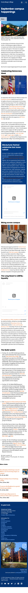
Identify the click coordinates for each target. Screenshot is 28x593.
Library (3, 534)
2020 (6, 436)
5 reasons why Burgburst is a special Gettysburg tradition (10, 487)
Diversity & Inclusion (6, 528)
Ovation (15, 429)
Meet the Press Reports (6, 113)
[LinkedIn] (21, 584)
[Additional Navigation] (21, 2)
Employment (4, 529)
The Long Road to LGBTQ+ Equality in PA (11, 319)
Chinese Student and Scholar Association (14, 158)
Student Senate (22, 247)
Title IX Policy (4, 580)
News (2, 19)
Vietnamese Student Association (16, 157)
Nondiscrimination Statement (17, 579)
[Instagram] (2, 584)
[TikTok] (15, 584)
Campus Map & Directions (8, 515)
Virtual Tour (4, 538)
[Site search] (26, 2)
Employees (4, 522)
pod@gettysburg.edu (21, 572)
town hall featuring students (16, 106)
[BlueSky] (8, 584)
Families (3, 525)
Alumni (3, 519)
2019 (3, 436)
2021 (12, 436)
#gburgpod (24, 571)
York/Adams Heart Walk (12, 356)
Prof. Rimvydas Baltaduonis (9, 410)
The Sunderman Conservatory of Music (15, 417)
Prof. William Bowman (12, 408)
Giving (2, 532)
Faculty (3, 523)
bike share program (14, 252)
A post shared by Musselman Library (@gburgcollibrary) (13, 314)
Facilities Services (5, 270)
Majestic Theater (17, 443)
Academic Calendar (6, 526)
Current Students (5, 521)
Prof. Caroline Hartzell (17, 412)
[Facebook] (18, 584)
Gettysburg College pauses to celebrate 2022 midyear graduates (9, 495)
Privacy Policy (4, 579)
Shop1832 (3, 531)
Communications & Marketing (9, 535)
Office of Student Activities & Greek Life (13, 178)
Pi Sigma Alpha (10, 135)
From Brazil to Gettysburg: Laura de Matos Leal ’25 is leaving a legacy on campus (10, 471)
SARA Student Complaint (7, 539)
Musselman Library (16, 323)
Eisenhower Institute (6, 99)
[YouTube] (5, 584)
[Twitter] (12, 584)
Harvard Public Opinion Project (16, 108)
